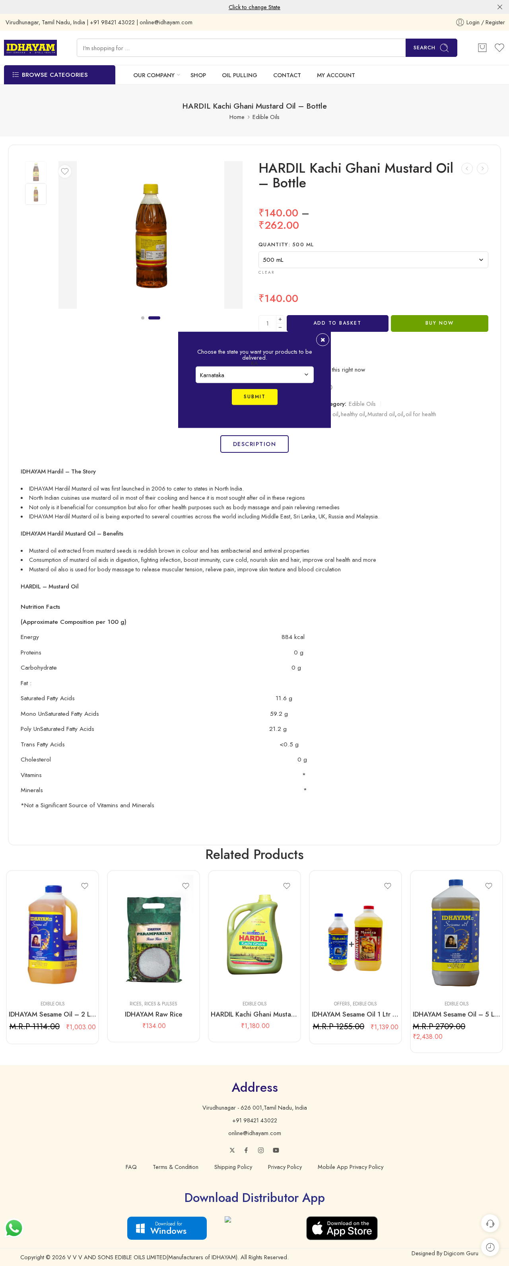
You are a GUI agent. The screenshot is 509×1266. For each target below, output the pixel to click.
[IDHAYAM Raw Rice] (153, 934)
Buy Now (439, 323)
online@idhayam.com (254, 1133)
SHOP (198, 75)
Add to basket (337, 323)
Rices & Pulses (160, 1004)
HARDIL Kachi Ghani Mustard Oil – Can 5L (254, 1014)
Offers (342, 1004)
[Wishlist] (64, 171)
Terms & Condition (175, 1167)
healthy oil (353, 414)
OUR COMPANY (154, 75)
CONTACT (287, 75)
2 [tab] (154, 324)
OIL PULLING (239, 75)
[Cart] (482, 47)
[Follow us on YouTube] (276, 1150)
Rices (136, 1004)
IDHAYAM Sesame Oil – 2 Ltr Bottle (52, 1014)
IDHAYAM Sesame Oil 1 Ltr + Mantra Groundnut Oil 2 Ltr (355, 1014)
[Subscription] (482, 168)
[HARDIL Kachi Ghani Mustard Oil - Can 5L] (467, 168)
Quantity (286, 244)
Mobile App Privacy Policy (350, 1167)
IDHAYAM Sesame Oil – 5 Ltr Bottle (456, 1014)
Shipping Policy (233, 1167)
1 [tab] (142, 324)
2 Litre (30, 982)
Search (424, 47)
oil (400, 414)
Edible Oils (266, 117)
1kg (131, 982)
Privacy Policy (285, 1167)
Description (254, 444)
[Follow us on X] (232, 1150)
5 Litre (232, 982)
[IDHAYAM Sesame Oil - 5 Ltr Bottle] (456, 934)
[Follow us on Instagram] (260, 1150)
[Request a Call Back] (490, 1223)
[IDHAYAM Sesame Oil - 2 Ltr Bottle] (52, 934)
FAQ (131, 1167)
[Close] (500, 7)
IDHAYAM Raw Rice (153, 1014)
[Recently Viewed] (490, 1247)
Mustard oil (381, 414)
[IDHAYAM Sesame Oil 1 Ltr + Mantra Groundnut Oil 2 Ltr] (355, 934)
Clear (266, 272)
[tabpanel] (150, 236)
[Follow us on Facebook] (246, 1150)
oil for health (421, 414)
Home (237, 117)
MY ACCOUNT (336, 75)
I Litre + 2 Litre (333, 982)
